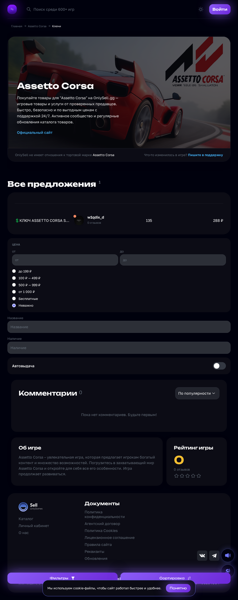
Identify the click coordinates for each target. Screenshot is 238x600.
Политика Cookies (101, 530)
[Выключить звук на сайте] (227, 555)
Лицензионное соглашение (110, 537)
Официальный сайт (35, 132)
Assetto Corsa (37, 26)
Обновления (96, 558)
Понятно (178, 588)
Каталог (26, 518)
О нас (24, 532)
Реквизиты (94, 551)
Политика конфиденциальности (105, 514)
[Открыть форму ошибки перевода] (227, 571)
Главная (16, 26)
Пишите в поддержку (205, 155)
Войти (219, 9)
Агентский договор (102, 523)
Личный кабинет (34, 525)
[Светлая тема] (200, 9)
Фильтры (59, 578)
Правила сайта (98, 544)
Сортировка (172, 578)
